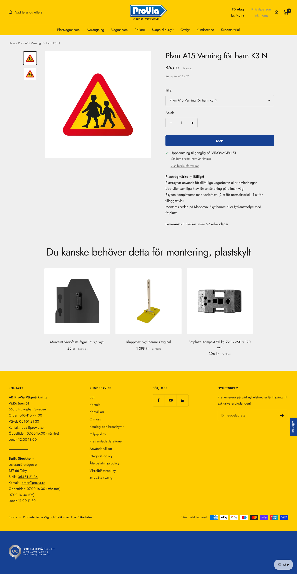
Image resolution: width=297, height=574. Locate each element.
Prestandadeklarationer (106, 441)
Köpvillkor (97, 411)
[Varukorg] (286, 12)
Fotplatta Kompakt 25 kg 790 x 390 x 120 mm (220, 344)
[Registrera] (282, 415)
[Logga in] (277, 12)
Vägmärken (119, 29)
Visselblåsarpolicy (103, 470)
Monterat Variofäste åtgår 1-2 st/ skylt (77, 341)
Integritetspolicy (101, 456)
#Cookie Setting (101, 478)
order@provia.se (33, 482)
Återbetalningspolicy (104, 463)
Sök (92, 397)
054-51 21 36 (28, 476)
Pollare (140, 29)
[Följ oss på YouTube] (171, 400)
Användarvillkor (101, 448)
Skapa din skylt (163, 29)
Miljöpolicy (98, 434)
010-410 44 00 (31, 415)
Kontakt (95, 404)
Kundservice (205, 29)
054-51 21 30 (29, 421)
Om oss (95, 419)
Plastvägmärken (68, 29)
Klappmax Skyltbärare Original (148, 341)
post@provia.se (32, 427)
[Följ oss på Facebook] (159, 400)
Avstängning (95, 29)
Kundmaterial (230, 29)
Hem (12, 43)
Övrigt (185, 29)
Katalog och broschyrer (106, 426)
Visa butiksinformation (185, 166)
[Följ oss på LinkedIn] (183, 400)
